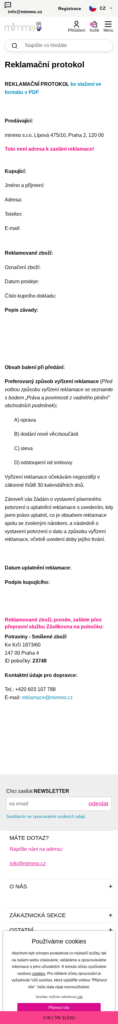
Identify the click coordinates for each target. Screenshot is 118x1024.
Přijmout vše (59, 1008)
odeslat (98, 803)
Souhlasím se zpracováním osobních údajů (45, 816)
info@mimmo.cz (28, 863)
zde (80, 997)
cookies (38, 973)
